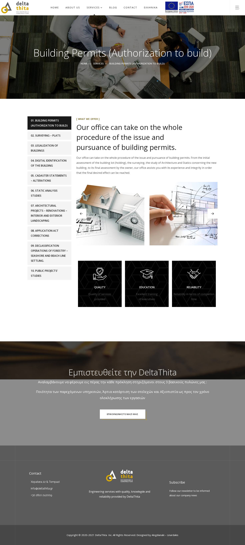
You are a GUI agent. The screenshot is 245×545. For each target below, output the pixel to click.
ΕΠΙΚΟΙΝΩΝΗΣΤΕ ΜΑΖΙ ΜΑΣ (122, 414)
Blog (113, 7)
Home (54, 7)
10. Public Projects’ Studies (44, 273)
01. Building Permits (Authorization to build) (49, 123)
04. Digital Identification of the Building (48, 163)
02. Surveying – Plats (45, 135)
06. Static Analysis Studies (44, 193)
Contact (130, 7)
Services (93, 7)
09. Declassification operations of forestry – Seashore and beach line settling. (49, 253)
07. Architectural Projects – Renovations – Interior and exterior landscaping (49, 213)
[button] (213, 214)
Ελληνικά (151, 7)
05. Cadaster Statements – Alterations (49, 178)
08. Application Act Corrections (44, 233)
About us (73, 7)
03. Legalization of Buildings (44, 148)
